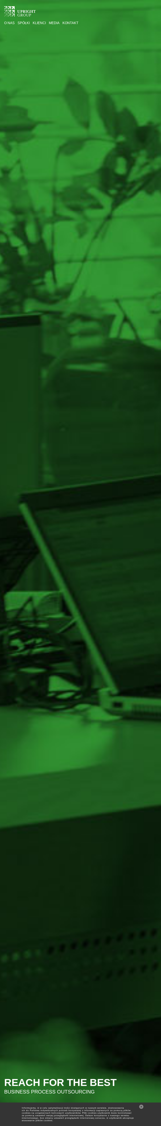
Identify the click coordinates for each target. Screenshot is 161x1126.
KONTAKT (70, 23)
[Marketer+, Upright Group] (20, 14)
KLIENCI (39, 23)
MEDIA (54, 23)
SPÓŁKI (24, 23)
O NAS (9, 23)
